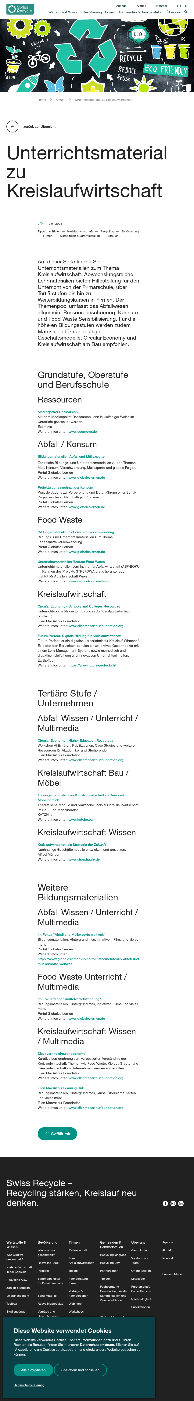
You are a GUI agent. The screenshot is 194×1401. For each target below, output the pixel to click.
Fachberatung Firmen (78, 1281)
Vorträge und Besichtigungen (48, 1314)
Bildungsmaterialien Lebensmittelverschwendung (76, 532)
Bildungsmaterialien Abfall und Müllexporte (71, 456)
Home (42, 99)
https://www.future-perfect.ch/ (92, 665)
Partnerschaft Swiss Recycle (141, 1289)
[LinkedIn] (182, 1203)
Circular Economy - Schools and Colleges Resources (79, 606)
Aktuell (141, 6)
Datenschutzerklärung (97, 1344)
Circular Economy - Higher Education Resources (75, 740)
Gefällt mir (59, 1133)
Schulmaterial (47, 1295)
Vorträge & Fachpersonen (78, 1293)
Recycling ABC (16, 1280)
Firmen (74, 1242)
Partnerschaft (78, 1250)
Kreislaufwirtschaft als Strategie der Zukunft (72, 844)
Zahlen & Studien (18, 1288)
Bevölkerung (47, 1242)
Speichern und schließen (80, 1370)
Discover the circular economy (61, 1053)
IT (186, 6)
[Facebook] (166, 1203)
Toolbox (11, 1303)
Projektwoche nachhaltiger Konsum (65, 487)
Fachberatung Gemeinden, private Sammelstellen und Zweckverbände (113, 1293)
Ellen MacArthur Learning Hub (61, 1088)
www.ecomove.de (83, 431)
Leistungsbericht (17, 1295)
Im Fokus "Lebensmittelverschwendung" (69, 999)
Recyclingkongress (113, 1255)
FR (179, 6)
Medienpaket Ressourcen (58, 412)
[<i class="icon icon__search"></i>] (184, 11)
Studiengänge (15, 1311)
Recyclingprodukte (50, 1303)
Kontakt (161, 6)
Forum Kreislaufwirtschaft (81, 1260)
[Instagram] (174, 1203)
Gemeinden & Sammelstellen (111, 1244)
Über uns (138, 1242)
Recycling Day (110, 1263)
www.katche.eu (81, 819)
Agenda (121, 6)
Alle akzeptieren (33, 1370)
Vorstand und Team (140, 1260)
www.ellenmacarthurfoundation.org (96, 626)
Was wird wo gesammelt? (14, 1257)
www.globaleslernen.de (87, 477)
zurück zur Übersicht (39, 126)
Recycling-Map (48, 1263)
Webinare (75, 1303)
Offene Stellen (141, 1271)
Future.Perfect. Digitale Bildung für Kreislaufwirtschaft (79, 636)
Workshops (76, 1311)
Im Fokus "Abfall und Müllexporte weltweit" (71, 934)
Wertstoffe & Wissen (16, 1244)
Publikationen (140, 1307)
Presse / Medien (173, 1274)
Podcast (43, 1271)
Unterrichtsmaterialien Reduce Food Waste (71, 562)
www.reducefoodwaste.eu (89, 581)
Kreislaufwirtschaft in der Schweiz (19, 1269)
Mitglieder (138, 1278)
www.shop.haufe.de (84, 859)
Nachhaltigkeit (141, 1299)
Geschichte (139, 1250)
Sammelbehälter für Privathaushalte (50, 1281)
